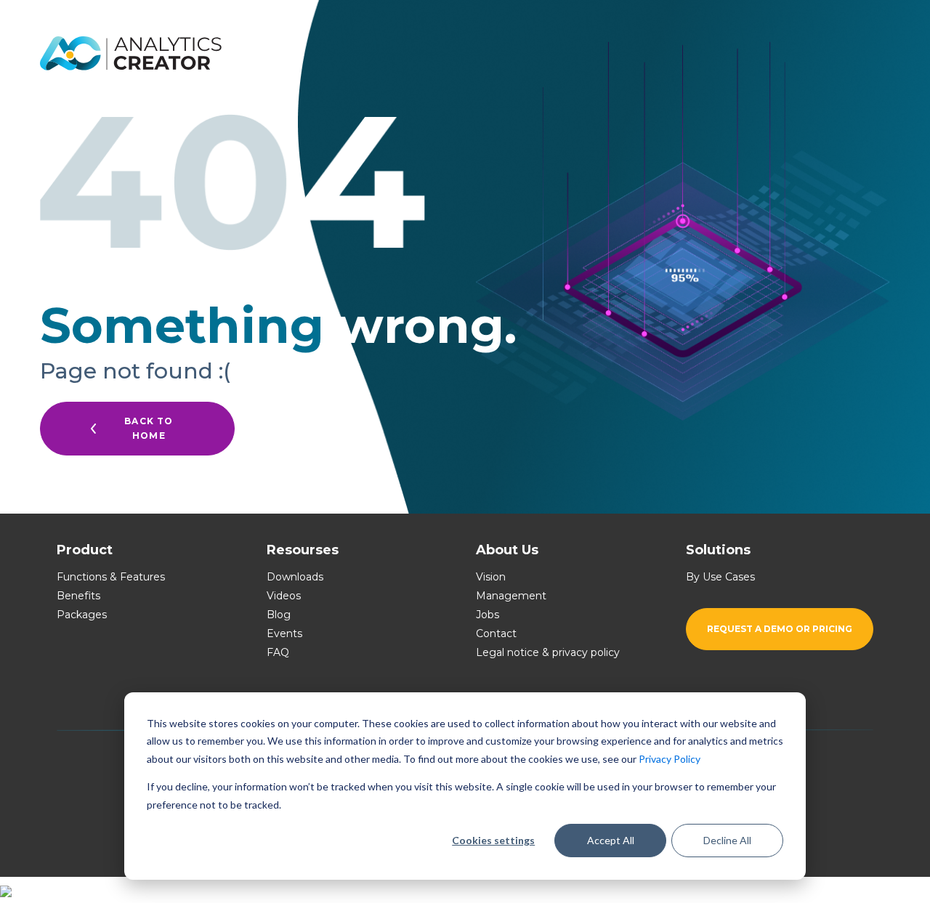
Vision (491, 576)
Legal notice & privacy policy (548, 652)
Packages (82, 614)
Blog (279, 614)
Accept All (610, 840)
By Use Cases (720, 576)
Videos (284, 595)
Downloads (295, 576)
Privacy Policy (669, 759)
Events (284, 633)
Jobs (487, 614)
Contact (496, 633)
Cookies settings (493, 840)
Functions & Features (111, 576)
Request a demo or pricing (779, 628)
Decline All (727, 840)
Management (511, 595)
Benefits (78, 595)
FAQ (278, 652)
